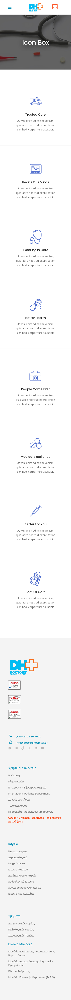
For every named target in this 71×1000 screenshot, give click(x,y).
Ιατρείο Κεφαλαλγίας (21, 893)
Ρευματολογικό (17, 851)
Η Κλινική (14, 775)
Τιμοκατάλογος (17, 805)
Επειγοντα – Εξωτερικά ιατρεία (27, 787)
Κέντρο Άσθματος (19, 971)
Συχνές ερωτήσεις (19, 799)
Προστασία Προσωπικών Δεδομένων (30, 811)
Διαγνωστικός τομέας (21, 923)
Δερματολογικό (17, 857)
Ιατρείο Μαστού (18, 869)
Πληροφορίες (16, 781)
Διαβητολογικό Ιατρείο (22, 875)
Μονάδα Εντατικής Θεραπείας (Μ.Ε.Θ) (31, 977)
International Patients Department (29, 793)
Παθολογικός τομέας (21, 929)
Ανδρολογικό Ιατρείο (21, 881)
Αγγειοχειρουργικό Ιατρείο (24, 887)
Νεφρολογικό (16, 863)
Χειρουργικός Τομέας (21, 935)
